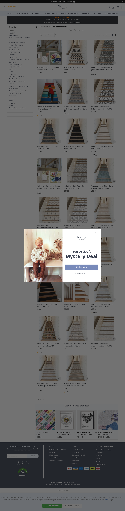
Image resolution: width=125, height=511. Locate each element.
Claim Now (81, 267)
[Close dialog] (96, 232)
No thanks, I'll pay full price (81, 273)
